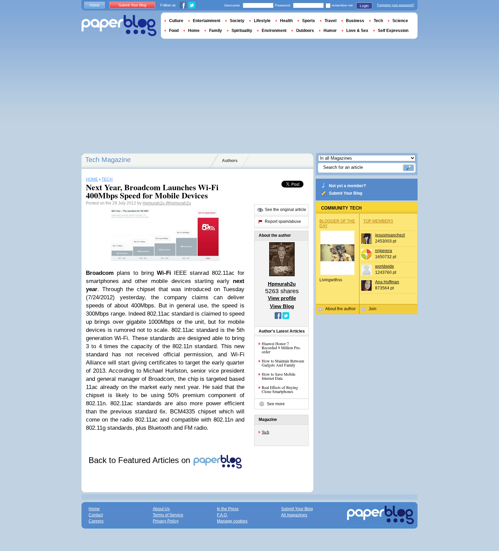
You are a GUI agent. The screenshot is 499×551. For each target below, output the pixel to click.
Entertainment (206, 20)
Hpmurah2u (154, 203)
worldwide (384, 266)
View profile (282, 298)
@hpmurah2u (178, 203)
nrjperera (383, 250)
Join (372, 308)
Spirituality (242, 30)
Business (355, 20)
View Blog (282, 306)
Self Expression (393, 30)
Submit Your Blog (345, 193)
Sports (308, 20)
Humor (330, 30)
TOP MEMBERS (378, 221)
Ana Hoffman (387, 282)
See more (276, 404)
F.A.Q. (222, 515)
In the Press (228, 508)
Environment (274, 30)
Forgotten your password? (395, 5)
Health (286, 20)
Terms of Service (168, 515)
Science (400, 20)
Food (174, 30)
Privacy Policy (166, 521)
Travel (330, 20)
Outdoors (305, 30)
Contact (96, 515)
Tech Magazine (108, 159)
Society (237, 20)
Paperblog (118, 25)
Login (364, 6)
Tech (265, 431)
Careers (96, 521)
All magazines (294, 515)
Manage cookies (232, 521)
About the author (340, 308)
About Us (161, 508)
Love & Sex (357, 30)
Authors (230, 160)
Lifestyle (262, 20)
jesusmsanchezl (390, 235)
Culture (176, 20)
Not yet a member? (347, 185)
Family (215, 30)
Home (94, 5)
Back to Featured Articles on (140, 460)
